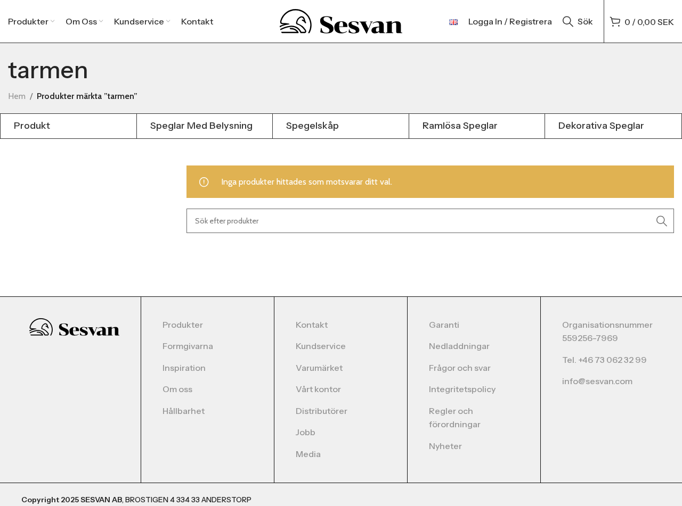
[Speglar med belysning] (204, 126)
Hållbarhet (184, 410)
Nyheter (445, 446)
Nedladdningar (459, 346)
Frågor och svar (460, 367)
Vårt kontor (318, 389)
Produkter (183, 324)
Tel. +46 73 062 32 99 (604, 359)
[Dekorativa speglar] (613, 126)
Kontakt (312, 324)
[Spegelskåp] (340, 126)
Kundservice (321, 346)
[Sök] (661, 221)
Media (308, 454)
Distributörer (321, 410)
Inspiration (184, 367)
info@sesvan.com (597, 381)
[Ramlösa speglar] (477, 126)
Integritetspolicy (462, 389)
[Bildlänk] (74, 326)
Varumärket (319, 367)
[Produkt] (68, 126)
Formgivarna (188, 346)
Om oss (177, 389)
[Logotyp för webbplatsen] (341, 20)
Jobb (305, 432)
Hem (17, 96)
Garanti (444, 324)
